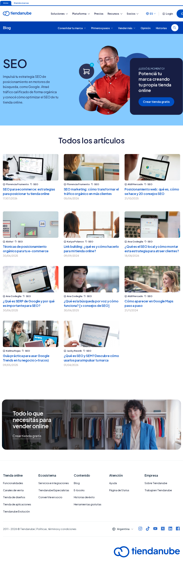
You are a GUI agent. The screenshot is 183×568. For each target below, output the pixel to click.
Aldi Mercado (135, 184)
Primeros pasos (100, 27)
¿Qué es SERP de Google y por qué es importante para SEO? (29, 303)
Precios (98, 13)
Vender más (125, 27)
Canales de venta (13, 490)
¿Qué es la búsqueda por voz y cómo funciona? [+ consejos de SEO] (91, 303)
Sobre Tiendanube (156, 483)
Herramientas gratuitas (87, 504)
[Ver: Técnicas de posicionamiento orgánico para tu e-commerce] (30, 224)
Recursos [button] (113, 13)
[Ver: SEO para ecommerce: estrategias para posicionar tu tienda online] (30, 167)
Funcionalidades (13, 483)
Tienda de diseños (14, 497)
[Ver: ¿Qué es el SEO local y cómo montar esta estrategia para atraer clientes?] (152, 224)
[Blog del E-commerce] (23, 13)
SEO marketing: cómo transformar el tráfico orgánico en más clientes (91, 191)
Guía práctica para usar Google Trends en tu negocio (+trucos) (26, 358)
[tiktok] (148, 529)
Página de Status (119, 490)
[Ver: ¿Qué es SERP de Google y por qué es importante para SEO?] (30, 279)
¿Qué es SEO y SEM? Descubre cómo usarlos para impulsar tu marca (91, 358)
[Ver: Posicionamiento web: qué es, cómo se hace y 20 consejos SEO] (152, 167)
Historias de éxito (84, 497)
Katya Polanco (75, 241)
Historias (161, 27)
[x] (163, 529)
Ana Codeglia (135, 241)
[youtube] (155, 529)
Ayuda (113, 483)
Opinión (145, 27)
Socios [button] (131, 13)
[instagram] (140, 529)
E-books (79, 490)
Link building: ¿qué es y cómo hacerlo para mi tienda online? (91, 248)
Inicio (5, 3)
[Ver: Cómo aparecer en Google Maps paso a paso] (152, 279)
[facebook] (178, 529)
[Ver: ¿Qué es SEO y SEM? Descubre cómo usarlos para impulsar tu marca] (91, 334)
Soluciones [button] (58, 13)
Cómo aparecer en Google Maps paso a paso (149, 303)
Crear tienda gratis (156, 102)
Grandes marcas (21, 3)
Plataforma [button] (79, 13)
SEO (35, 184)
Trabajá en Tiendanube (158, 490)
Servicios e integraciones (53, 483)
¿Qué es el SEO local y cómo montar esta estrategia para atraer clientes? (152, 248)
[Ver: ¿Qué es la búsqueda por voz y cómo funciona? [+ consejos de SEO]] (91, 279)
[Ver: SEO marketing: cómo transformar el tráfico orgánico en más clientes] (91, 167)
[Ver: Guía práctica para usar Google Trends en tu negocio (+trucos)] (30, 334)
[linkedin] (170, 529)
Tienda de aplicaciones (17, 504)
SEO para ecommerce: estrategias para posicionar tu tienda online (29, 191)
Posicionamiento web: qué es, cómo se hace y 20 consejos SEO (152, 191)
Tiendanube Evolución (16, 511)
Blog (7, 27)
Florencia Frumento (17, 184)
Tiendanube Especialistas (53, 490)
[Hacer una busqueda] (174, 27)
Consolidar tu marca (70, 27)
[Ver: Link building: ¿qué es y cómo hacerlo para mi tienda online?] (91, 224)
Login (169, 13)
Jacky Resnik (74, 351)
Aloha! (9, 241)
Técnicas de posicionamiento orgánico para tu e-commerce (25, 248)
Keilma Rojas (13, 351)
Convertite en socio (50, 497)
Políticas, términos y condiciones (56, 529)
